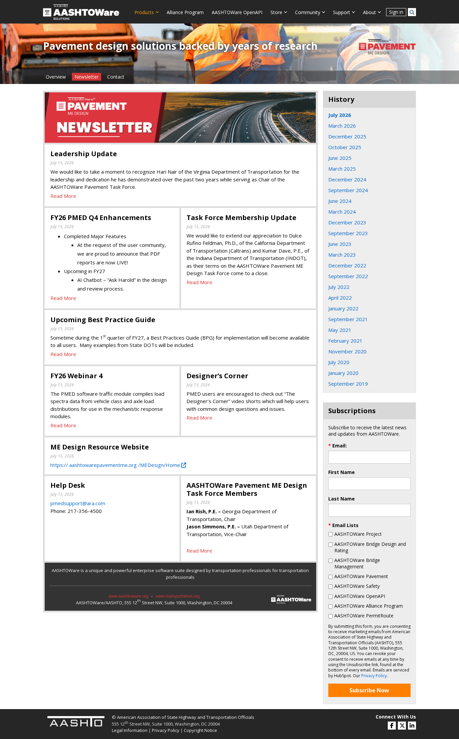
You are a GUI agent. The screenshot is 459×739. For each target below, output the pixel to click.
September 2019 (348, 383)
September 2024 (348, 190)
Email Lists (343, 525)
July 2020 (338, 362)
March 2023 (342, 254)
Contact (115, 77)
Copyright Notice (200, 730)
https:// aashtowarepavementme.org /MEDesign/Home (115, 465)
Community (307, 12)
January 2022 (343, 308)
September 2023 (348, 233)
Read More (63, 195)
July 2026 (339, 115)
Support (341, 12)
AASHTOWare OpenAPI (237, 12)
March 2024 (342, 211)
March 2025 (342, 168)
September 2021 (348, 319)
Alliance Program (185, 12)
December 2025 (347, 136)
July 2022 (338, 287)
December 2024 (347, 179)
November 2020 (347, 351)
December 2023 (347, 222)
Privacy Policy (374, 676)
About (369, 12)
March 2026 (342, 125)
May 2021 (339, 330)
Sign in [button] (396, 12)
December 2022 (347, 265)
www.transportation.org (178, 596)
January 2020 (343, 373)
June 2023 (339, 244)
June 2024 (339, 201)
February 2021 (345, 340)
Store (276, 12)
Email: (337, 445)
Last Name (341, 498)
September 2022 (348, 276)
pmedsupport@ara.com (77, 503)
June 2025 (339, 158)
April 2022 (340, 297)
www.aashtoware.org (128, 596)
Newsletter (86, 77)
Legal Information (130, 730)
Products (144, 12)
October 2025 (344, 147)
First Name (341, 472)
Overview (56, 77)
